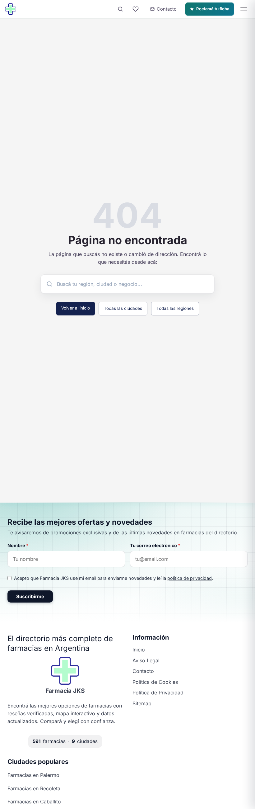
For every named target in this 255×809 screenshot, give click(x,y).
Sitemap (141, 703)
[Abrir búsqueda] (120, 9)
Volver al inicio (75, 307)
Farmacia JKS (65, 690)
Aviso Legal (146, 660)
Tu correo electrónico (155, 545)
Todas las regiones (175, 308)
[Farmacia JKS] (10, 9)
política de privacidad (189, 578)
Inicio (138, 649)
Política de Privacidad (157, 692)
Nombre (18, 545)
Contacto (143, 671)
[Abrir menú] (244, 9)
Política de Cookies (155, 682)
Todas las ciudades (123, 308)
